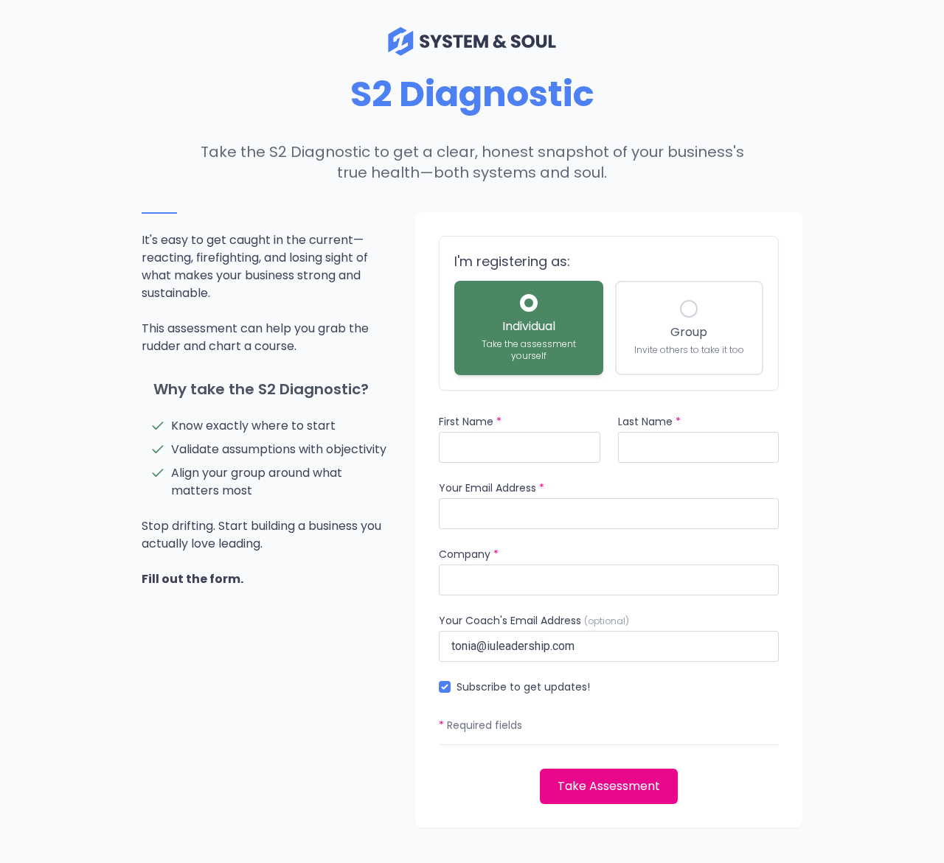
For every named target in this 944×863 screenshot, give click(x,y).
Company (469, 554)
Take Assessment (609, 786)
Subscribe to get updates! (523, 686)
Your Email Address (491, 488)
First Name (470, 421)
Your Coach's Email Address (534, 620)
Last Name (649, 421)
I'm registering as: (512, 261)
